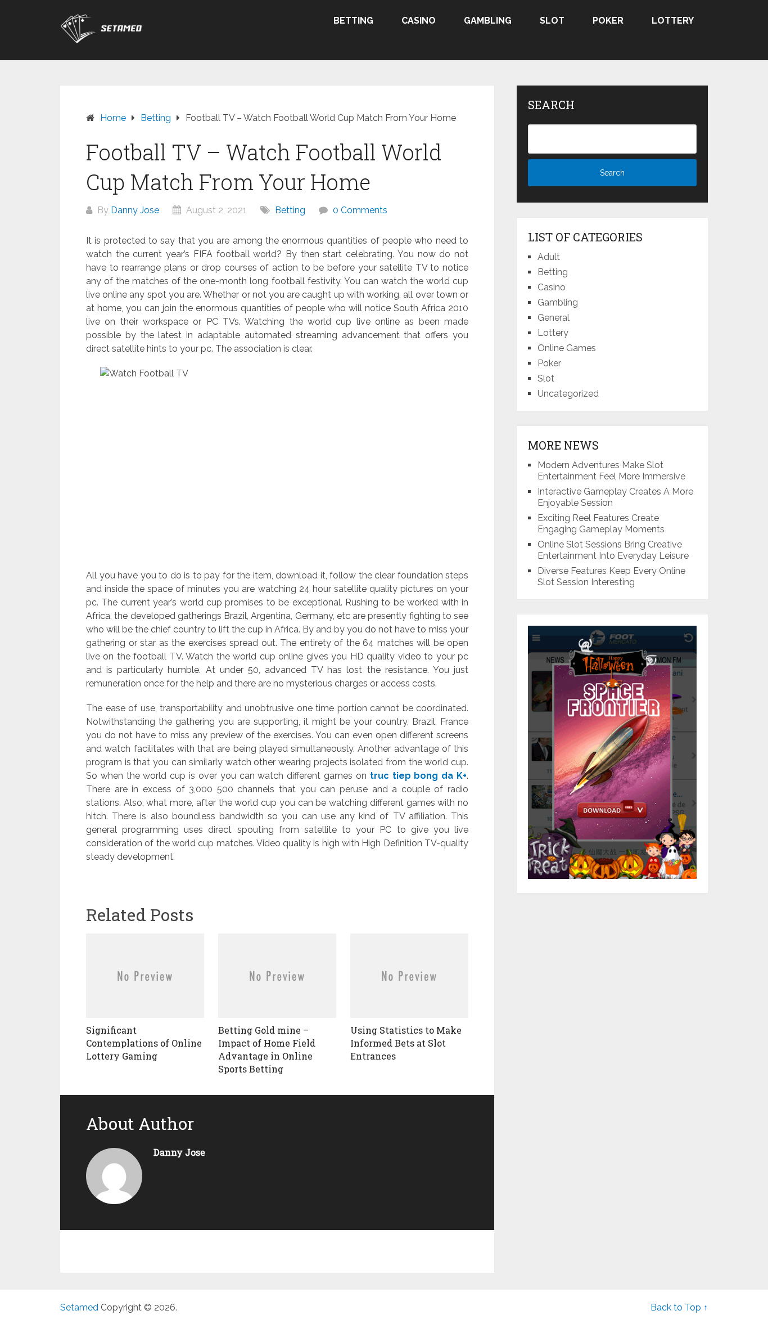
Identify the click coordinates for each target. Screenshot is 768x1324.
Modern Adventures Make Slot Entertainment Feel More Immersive (611, 471)
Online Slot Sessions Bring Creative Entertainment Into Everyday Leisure (613, 550)
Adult (548, 257)
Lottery (673, 20)
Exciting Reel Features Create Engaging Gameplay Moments (601, 524)
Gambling (488, 20)
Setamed (79, 1307)
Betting (353, 20)
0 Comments (360, 210)
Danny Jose (135, 210)
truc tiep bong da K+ (418, 775)
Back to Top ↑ (679, 1307)
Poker (608, 20)
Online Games (566, 348)
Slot (552, 20)
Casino (418, 20)
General (553, 317)
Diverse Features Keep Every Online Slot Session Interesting (611, 576)
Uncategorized (568, 393)
